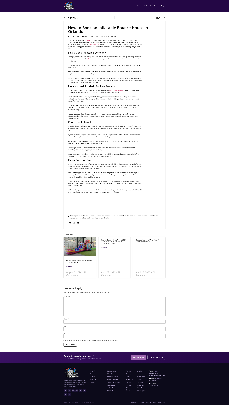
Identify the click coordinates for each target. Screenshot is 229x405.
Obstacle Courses (112, 376)
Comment (67, 296)
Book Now (153, 6)
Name (66, 319)
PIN (73, 390)
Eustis (128, 376)
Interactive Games (112, 379)
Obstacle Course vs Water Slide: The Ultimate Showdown (148, 241)
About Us (92, 371)
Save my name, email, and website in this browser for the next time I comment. (92, 340)
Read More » (69, 266)
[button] (70, 223)
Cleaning (148, 402)
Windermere (140, 385)
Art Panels (110, 388)
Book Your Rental (138, 357)
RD (69, 394)
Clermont (128, 382)
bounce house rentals (116, 90)
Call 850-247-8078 (156, 357)
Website (66, 333)
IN (80, 390)
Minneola (128, 385)
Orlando (90, 40)
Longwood (140, 382)
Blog (162, 6)
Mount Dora (129, 379)
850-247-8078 (153, 373)
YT (77, 390)
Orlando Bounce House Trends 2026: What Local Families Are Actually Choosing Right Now (113, 241)
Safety (154, 402)
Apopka (128, 371)
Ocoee (139, 379)
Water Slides (111, 374)
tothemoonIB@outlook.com (157, 375)
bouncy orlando (88, 216)
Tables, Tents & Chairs (113, 382)
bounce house (94, 44)
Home (128, 6)
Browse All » (110, 390)
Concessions (111, 385)
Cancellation (134, 402)
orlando (144, 216)
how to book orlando (117, 216)
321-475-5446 (153, 385)
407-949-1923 (153, 380)
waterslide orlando (105, 218)
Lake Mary (140, 371)
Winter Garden (141, 376)
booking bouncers (76, 216)
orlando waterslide (91, 218)
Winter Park (140, 388)
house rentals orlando (102, 216)
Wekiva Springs (141, 390)
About (136, 6)
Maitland (139, 374)
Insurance (93, 379)
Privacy (142, 402)
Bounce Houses (111, 371)
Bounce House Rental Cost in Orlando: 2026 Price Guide (79, 261)
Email (66, 326)
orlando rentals (79, 218)
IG (69, 390)
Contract (92, 382)
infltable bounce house (133, 216)
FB (65, 390)
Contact (144, 6)
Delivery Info (161, 402)
